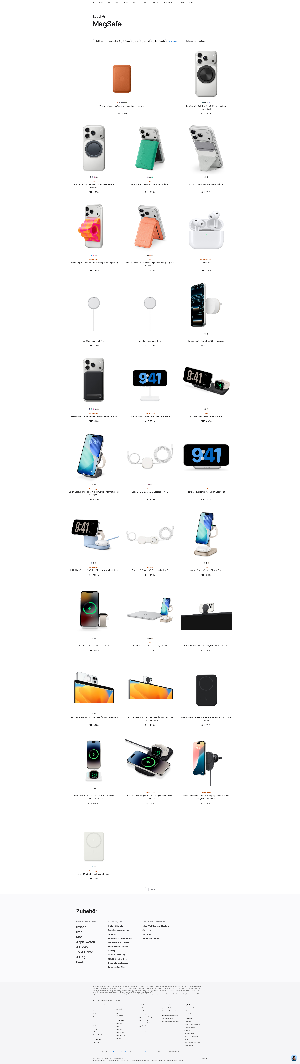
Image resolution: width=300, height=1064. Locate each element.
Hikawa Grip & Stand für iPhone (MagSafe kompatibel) (94, 262)
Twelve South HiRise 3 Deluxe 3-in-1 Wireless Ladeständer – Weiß (93, 797)
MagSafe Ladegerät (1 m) (93, 341)
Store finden (142, 1008)
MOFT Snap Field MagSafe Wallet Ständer (150, 184)
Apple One (119, 1023)
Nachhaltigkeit (189, 1008)
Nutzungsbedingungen (134, 1061)
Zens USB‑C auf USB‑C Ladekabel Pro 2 (150, 492)
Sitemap (181, 1061)
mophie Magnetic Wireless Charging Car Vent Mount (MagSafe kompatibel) (206, 797)
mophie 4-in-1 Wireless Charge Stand (150, 645)
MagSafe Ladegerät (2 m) (150, 341)
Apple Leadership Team (192, 1024)
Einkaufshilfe (143, 1032)
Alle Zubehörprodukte (105, 1001)
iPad (94, 1014)
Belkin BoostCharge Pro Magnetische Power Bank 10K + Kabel (206, 718)
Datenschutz (188, 1011)
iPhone (95, 1017)
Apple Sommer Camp (145, 1017)
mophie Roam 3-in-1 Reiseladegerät (206, 416)
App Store (119, 1038)
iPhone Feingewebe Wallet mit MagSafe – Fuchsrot (122, 106)
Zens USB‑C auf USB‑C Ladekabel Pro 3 (150, 570)
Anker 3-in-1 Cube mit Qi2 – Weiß (94, 645)
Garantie (187, 1031)
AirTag (95, 1029)
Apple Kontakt (188, 1046)
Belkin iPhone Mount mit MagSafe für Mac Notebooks (94, 717)
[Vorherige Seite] (141, 889)
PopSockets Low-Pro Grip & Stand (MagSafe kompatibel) (94, 185)
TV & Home (96, 1026)
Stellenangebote (189, 1027)
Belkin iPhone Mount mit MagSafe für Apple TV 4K (206, 645)
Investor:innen (189, 1033)
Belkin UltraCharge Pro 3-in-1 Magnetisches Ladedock (93, 570)
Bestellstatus (143, 1029)
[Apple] (93, 1000)
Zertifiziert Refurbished (146, 1023)
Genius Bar (142, 1011)
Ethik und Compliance (191, 1037)
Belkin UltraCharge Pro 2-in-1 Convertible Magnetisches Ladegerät (94, 493)
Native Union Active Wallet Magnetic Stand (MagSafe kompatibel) (150, 264)
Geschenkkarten (98, 1035)
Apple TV (118, 1026)
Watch (95, 1020)
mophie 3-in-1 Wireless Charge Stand (206, 570)
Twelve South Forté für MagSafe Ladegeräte (150, 416)
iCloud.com (119, 1016)
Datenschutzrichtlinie (99, 1061)
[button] (200, 2)
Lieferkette (188, 1014)
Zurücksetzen (173, 41)
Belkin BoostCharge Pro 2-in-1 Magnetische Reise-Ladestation (150, 797)
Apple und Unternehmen (169, 1008)
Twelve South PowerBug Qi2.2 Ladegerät (206, 341)
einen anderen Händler (139, 1052)
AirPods (95, 1023)
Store (94, 1008)
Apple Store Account (122, 1013)
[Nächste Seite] (159, 889)
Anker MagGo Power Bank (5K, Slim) (93, 874)
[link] (294, 1058)
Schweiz (204, 1058)
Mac (94, 1011)
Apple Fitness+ (120, 1035)
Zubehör (95, 1032)
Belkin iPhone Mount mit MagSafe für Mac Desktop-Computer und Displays (150, 718)
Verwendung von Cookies (116, 1061)
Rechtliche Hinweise (170, 1061)
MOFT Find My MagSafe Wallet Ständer (206, 184)
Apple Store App (144, 1020)
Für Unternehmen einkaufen (170, 1011)
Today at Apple (143, 1014)
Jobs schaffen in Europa (192, 1042)
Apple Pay (96, 1042)
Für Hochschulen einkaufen (170, 1021)
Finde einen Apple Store (121, 1052)
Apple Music (119, 1029)
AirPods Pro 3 (206, 262)
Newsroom (187, 1021)
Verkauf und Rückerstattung (153, 1061)
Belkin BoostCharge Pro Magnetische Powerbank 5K (93, 416)
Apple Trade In (143, 1026)
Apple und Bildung (167, 1018)
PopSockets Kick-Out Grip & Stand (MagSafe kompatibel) (206, 107)
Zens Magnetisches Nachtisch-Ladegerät (206, 492)
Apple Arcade (120, 1032)
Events (186, 1039)
